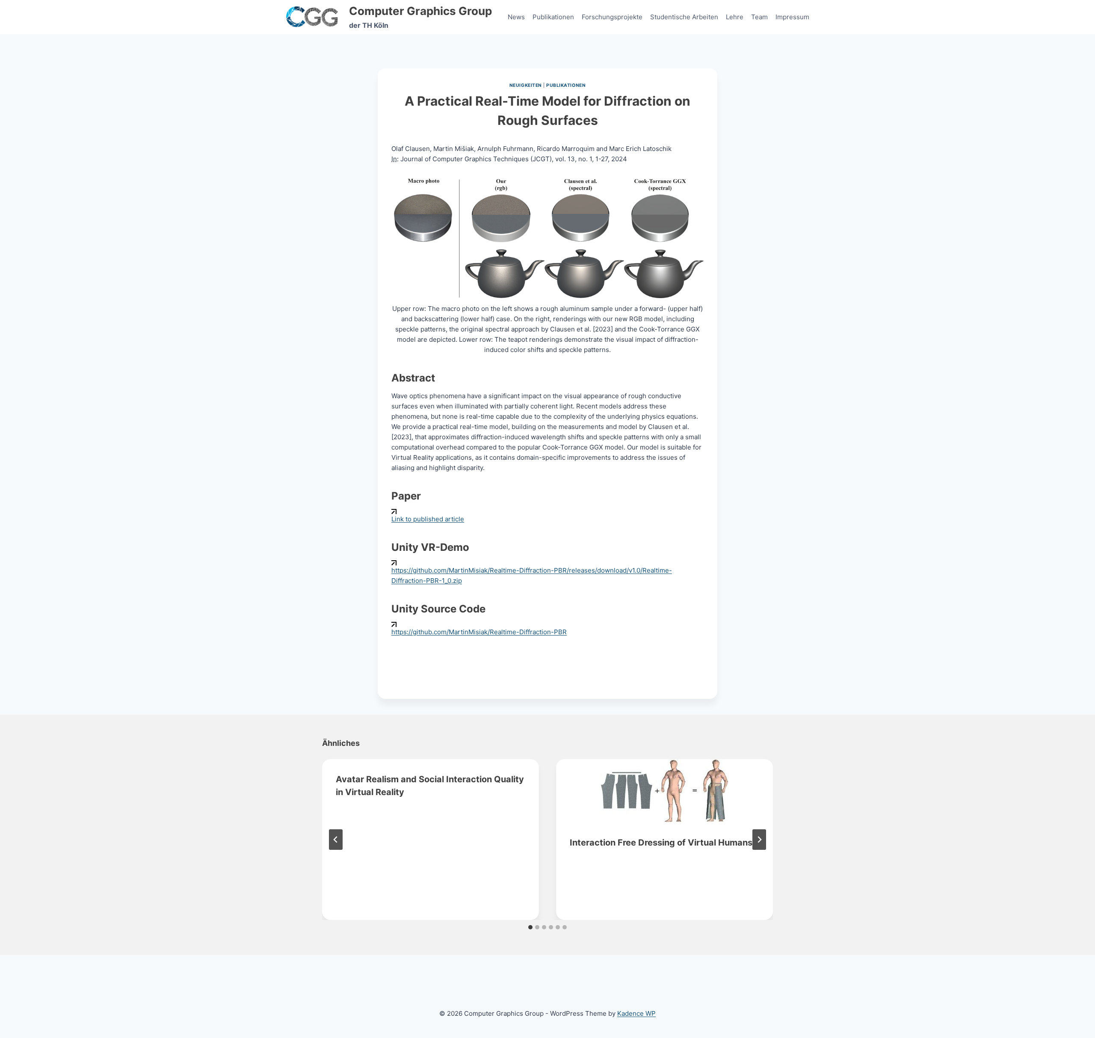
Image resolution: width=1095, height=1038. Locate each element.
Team (759, 17)
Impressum (792, 17)
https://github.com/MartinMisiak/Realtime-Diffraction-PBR (479, 632)
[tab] (530, 927)
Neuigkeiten (525, 85)
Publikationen (553, 17)
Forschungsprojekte (612, 17)
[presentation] (664, 790)
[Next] (759, 839)
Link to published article (427, 519)
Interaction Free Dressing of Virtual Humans (661, 842)
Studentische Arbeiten (684, 17)
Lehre (734, 17)
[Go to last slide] (336, 839)
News (516, 17)
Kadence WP (636, 1013)
